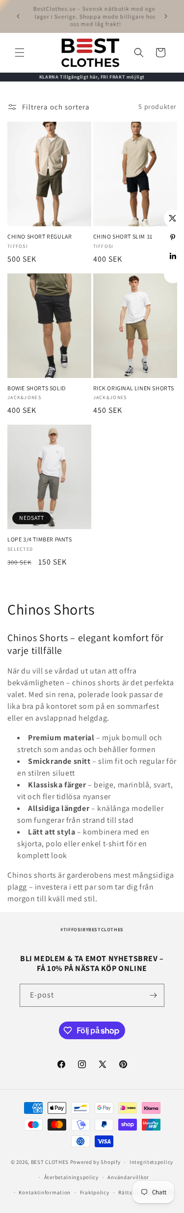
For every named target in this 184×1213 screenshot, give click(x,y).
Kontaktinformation (45, 1192)
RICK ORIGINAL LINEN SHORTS (134, 388)
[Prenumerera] (153, 995)
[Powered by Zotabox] (173, 274)
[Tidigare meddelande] (18, 16)
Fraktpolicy (94, 1192)
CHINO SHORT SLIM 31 (123, 236)
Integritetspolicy (151, 1162)
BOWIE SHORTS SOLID (36, 388)
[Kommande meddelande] (166, 16)
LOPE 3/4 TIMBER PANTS (39, 539)
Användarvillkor (128, 1177)
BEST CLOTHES (50, 1162)
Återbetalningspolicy (71, 1177)
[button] (19, 52)
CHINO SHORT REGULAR (39, 236)
